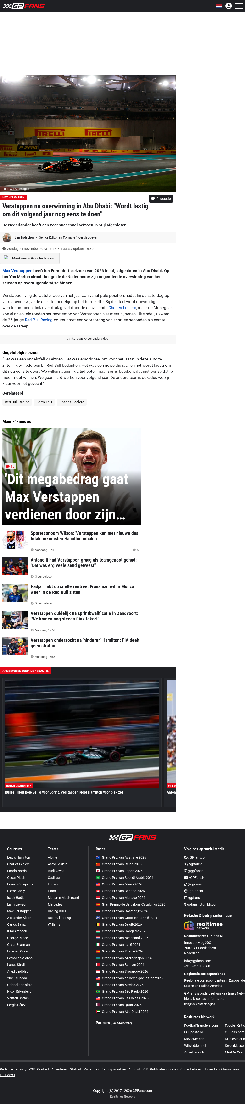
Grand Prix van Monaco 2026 (123, 898)
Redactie (6, 1069)
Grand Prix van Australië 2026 (124, 857)
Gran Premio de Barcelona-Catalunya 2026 (133, 904)
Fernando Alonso (20, 958)
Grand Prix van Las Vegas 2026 (125, 998)
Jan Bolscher (24, 237)
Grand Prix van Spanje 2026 (122, 951)
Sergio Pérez (16, 1005)
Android (134, 1069)
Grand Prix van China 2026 (122, 864)
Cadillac (54, 877)
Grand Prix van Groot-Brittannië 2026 (129, 918)
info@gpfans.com (197, 961)
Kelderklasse (234, 1046)
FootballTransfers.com (201, 1025)
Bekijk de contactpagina (199, 1004)
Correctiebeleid (191, 1069)
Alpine (52, 857)
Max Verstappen (13, 197)
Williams (54, 924)
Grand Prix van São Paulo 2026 (125, 991)
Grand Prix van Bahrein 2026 (123, 965)
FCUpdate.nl (193, 1032)
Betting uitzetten (113, 1069)
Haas (52, 891)
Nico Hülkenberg (19, 991)
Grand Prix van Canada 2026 (123, 891)
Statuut (75, 1069)
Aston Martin (57, 864)
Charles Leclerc (122, 307)
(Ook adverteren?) (121, 1023)
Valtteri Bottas (18, 998)
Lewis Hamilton (18, 857)
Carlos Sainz (16, 924)
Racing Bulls (57, 911)
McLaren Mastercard (63, 898)
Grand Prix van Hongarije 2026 (124, 931)
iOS (145, 1069)
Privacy (20, 1069)
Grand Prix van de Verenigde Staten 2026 (132, 978)
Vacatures (91, 1069)
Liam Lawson (17, 904)
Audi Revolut (57, 871)
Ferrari (53, 884)
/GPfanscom (197, 857)
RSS (32, 1069)
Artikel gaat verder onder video (87, 338)
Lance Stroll (16, 965)
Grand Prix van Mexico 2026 (123, 985)
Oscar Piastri (16, 877)
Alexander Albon (19, 918)
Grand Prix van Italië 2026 (121, 944)
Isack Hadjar (16, 898)
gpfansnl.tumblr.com (202, 904)
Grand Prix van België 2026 (122, 924)
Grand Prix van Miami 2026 (122, 884)
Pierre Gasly (16, 891)
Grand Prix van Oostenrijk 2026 (125, 911)
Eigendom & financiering (223, 1069)
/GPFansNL (197, 877)
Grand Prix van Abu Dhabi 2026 (125, 1012)
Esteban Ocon (17, 951)
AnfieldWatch (194, 1052)
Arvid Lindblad (17, 971)
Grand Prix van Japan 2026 (122, 871)
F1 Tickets (7, 1075)
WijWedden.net (195, 1046)
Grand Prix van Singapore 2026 (125, 971)
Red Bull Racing (39, 319)
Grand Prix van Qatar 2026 (122, 1005)
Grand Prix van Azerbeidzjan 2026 (127, 958)
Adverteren (59, 1069)
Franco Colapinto (20, 884)
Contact (43, 1069)
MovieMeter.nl (194, 1039)
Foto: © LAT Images (15, 189)
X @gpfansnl (193, 864)
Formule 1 (44, 402)
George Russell (18, 938)
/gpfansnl (195, 891)
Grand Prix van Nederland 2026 (125, 938)
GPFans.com (234, 1032)
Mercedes (55, 904)
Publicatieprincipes (164, 1069)
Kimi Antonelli (17, 931)
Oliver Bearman (18, 944)
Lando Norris (17, 871)
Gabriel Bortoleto (19, 985)
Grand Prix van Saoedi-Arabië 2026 (128, 877)
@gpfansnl (195, 871)
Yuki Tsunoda (17, 978)
